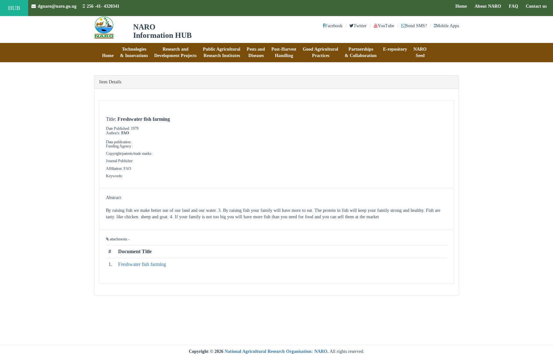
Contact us (538, 6)
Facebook (333, 25)
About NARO (488, 6)
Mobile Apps (447, 25)
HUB (14, 8)
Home (462, 6)
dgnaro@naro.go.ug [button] (57, 6)
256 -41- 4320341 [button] (103, 6)
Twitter (360, 25)
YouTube (386, 25)
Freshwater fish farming (142, 264)
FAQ (515, 6)
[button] (108, 52)
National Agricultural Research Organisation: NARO (276, 351)
